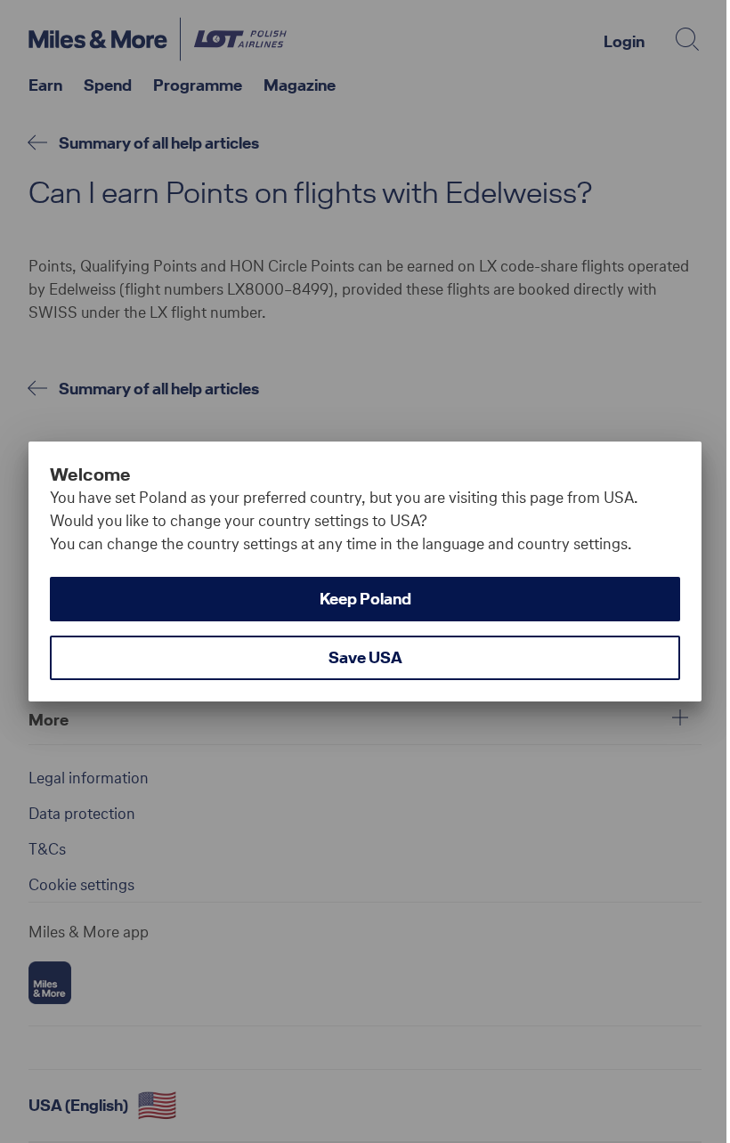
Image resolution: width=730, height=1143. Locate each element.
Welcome (90, 474)
